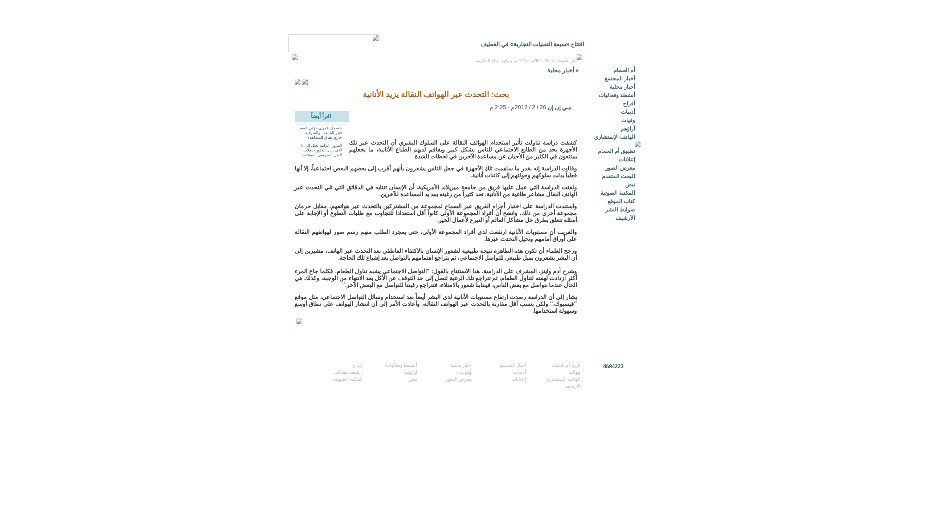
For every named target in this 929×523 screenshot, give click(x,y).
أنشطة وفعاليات (617, 95)
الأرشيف (625, 218)
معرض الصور (620, 168)
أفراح (629, 103)
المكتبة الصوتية (618, 193)
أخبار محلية (622, 87)
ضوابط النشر (620, 209)
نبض (630, 184)
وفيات (628, 120)
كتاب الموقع (621, 201)
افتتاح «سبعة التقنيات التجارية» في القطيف (532, 44)
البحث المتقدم (618, 176)
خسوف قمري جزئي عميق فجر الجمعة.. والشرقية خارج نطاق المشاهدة (320, 132)
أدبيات (628, 112)
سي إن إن (560, 107)
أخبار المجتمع (620, 78)
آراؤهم (628, 128)
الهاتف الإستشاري (614, 137)
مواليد (575, 372)
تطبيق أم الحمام (616, 151)
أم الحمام (624, 70)
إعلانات (627, 159)
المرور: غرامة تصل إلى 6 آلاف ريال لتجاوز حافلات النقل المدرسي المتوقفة (321, 150)
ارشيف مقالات (349, 372)
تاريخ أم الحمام (566, 365)
